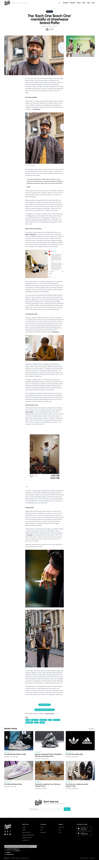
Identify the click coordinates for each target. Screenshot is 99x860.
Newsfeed (38, 752)
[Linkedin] (10, 834)
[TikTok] (7, 834)
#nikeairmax (57, 720)
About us (42, 827)
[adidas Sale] (80, 46)
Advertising (43, 832)
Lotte (38, 758)
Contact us (61, 827)
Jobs (41, 829)
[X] (10, 831)
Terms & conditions (84, 858)
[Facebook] (7, 831)
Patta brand (37, 109)
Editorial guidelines (50, 713)
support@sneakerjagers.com (13, 849)
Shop (93, 3)
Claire (7, 756)
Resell (78, 3)
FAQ (60, 829)
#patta (36, 722)
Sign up (67, 809)
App (88, 3)
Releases (72, 3)
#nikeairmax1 (29, 722)
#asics (27, 720)
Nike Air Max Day (26, 832)
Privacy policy (92, 858)
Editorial (49, 11)
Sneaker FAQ (7, 752)
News (84, 3)
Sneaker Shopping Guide (28, 835)
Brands (24, 827)
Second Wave (29, 412)
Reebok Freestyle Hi (30, 234)
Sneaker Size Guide (27, 837)
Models (24, 829)
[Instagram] (5, 831)
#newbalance (43, 720)
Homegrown (55, 332)
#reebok (42, 722)
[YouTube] (5, 834)
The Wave (30, 535)
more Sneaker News (44, 704)
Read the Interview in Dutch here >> (45, 709)
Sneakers (65, 3)
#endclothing (35, 720)
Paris (29, 216)
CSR (60, 832)
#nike (50, 720)
